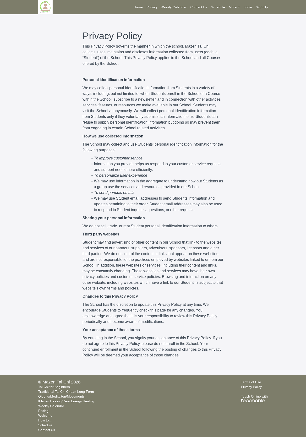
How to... (45, 420)
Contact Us (198, 7)
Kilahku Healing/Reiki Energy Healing (66, 401)
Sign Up (262, 7)
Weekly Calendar (173, 7)
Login (248, 7)
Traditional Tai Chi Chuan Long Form (66, 391)
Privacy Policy (251, 387)
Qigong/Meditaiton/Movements (61, 396)
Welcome (45, 415)
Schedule (218, 7)
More (233, 7)
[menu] (199, 7)
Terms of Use (251, 382)
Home (138, 7)
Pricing (152, 7)
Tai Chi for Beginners (54, 387)
